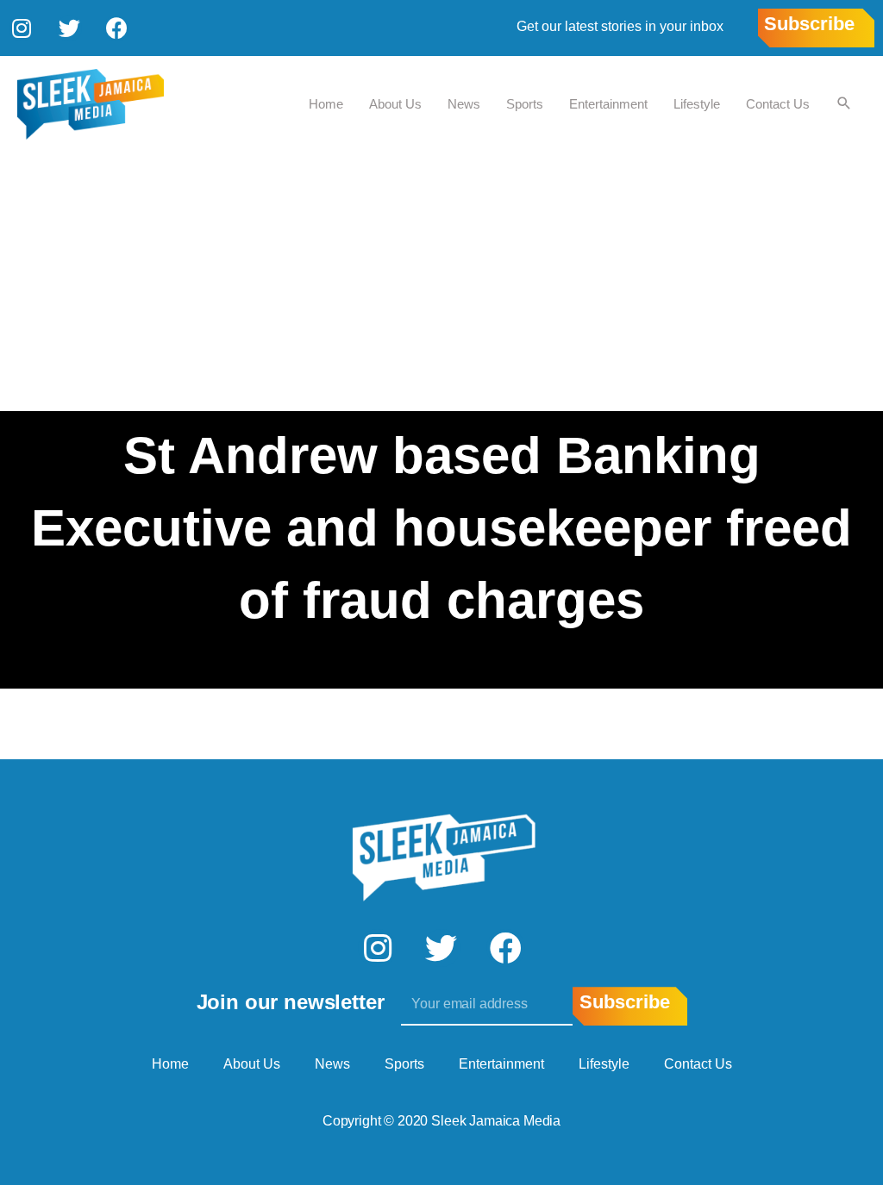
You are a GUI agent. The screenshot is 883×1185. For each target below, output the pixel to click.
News (464, 104)
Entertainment (608, 104)
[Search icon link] (844, 104)
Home (326, 104)
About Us (395, 104)
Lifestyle (696, 104)
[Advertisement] (441, 281)
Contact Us (778, 104)
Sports (524, 104)
